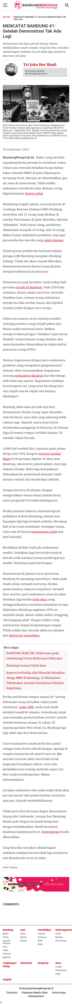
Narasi (23, 937)
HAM (57, 933)
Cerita (6, 937)
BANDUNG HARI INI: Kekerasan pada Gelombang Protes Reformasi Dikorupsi (34, 655)
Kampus (42, 937)
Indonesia (26, 962)
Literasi (41, 933)
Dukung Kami (36, 996)
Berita (5, 933)
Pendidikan (44, 929)
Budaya (59, 937)
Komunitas (60, 940)
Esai (22, 929)
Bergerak (43, 962)
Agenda (7, 957)
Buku (40, 944)
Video (5, 950)
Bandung (8, 929)
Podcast (7, 953)
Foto (5, 946)
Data (58, 962)
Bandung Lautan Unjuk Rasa (26, 665)
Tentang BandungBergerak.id (36, 988)
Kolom (6, 17)
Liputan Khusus (6, 942)
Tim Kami (11, 992)
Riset (40, 940)
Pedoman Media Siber (35, 992)
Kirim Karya (59, 992)
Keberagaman (63, 929)
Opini (22, 933)
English (7, 979)
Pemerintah (61, 970)
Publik (58, 967)
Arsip (58, 974)
